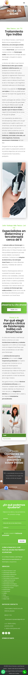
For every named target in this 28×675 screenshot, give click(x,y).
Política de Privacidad (17, 671)
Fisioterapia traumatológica (11, 578)
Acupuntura (6, 591)
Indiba (5, 593)
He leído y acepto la (12, 534)
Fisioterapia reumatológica (10, 586)
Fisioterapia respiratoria (9, 574)
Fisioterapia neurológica (10, 584)
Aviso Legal (8, 671)
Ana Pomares (13, 487)
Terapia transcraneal (9, 580)
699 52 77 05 (8, 615)
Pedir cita (14, 310)
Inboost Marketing (19, 668)
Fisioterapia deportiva (9, 572)
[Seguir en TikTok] (9, 633)
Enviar (22, 541)
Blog (4, 595)
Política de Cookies (14, 673)
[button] (3, 672)
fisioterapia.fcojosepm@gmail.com (15, 619)
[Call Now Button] (25, 672)
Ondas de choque (8, 587)
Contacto (6, 597)
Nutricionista (6, 589)
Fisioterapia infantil (8, 582)
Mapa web (6, 599)
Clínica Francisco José (9, 571)
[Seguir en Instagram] (6, 633)
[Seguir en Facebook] (3, 633)
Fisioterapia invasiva (9, 576)
